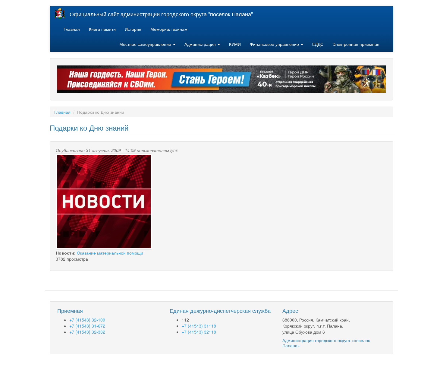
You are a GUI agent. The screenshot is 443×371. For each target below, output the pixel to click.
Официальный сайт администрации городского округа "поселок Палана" (161, 14)
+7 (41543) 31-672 (87, 326)
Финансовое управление (275, 44)
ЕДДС (317, 44)
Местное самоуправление (145, 44)
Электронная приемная (355, 44)
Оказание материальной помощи (110, 253)
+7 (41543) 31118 (199, 326)
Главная (72, 29)
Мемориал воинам (168, 29)
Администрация (200, 44)
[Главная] (62, 13)
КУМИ (235, 44)
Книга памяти (102, 29)
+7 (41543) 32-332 (87, 332)
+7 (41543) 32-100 (87, 320)
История (133, 29)
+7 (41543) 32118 (199, 332)
